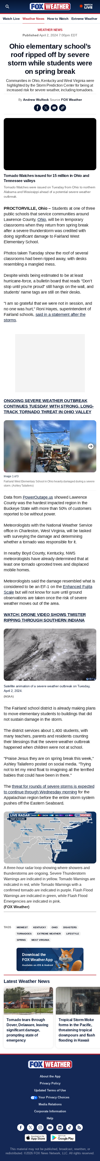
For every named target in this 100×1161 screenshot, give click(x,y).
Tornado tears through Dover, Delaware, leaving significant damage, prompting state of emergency (27, 1030)
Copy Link (62, 107)
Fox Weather (50, 6)
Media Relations (50, 1104)
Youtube (50, 1127)
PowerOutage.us (38, 497)
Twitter (45, 107)
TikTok (69, 1127)
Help (50, 1118)
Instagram (40, 1127)
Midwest (22, 927)
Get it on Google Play (62, 1137)
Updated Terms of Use (50, 1090)
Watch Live (11, 18)
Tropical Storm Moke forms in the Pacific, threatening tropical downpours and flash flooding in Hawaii (77, 1030)
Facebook (37, 107)
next (90, 446)
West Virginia (40, 940)
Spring (21, 940)
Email (54, 107)
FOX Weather (71, 100)
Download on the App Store (36, 1137)
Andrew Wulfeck (36, 100)
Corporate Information (50, 1111)
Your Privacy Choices (53, 1097)
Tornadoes (24, 933)
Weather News (33, 18)
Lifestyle (72, 933)
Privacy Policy (50, 1083)
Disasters (70, 927)
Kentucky (39, 927)
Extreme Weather (84, 18)
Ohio (41, 219)
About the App (50, 1076)
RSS (79, 1127)
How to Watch (57, 18)
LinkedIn (59, 1127)
